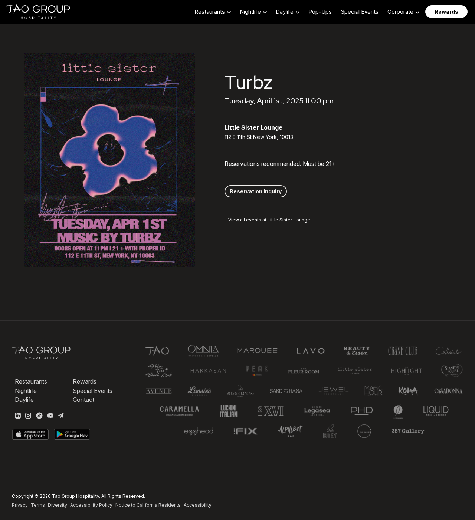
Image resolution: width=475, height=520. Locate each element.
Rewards (84, 381)
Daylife (24, 399)
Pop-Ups (320, 11)
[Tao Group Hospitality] (38, 11)
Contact (83, 399)
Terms (38, 505)
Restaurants (31, 381)
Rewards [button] (446, 12)
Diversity (57, 505)
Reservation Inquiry (256, 191)
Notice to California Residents (148, 505)
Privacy (20, 505)
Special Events (360, 11)
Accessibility (198, 505)
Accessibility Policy (91, 505)
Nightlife (26, 390)
